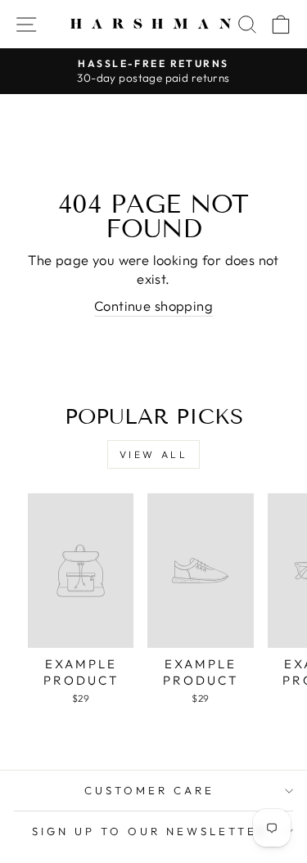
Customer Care (149, 790)
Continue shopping (153, 305)
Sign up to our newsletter (149, 831)
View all (154, 454)
